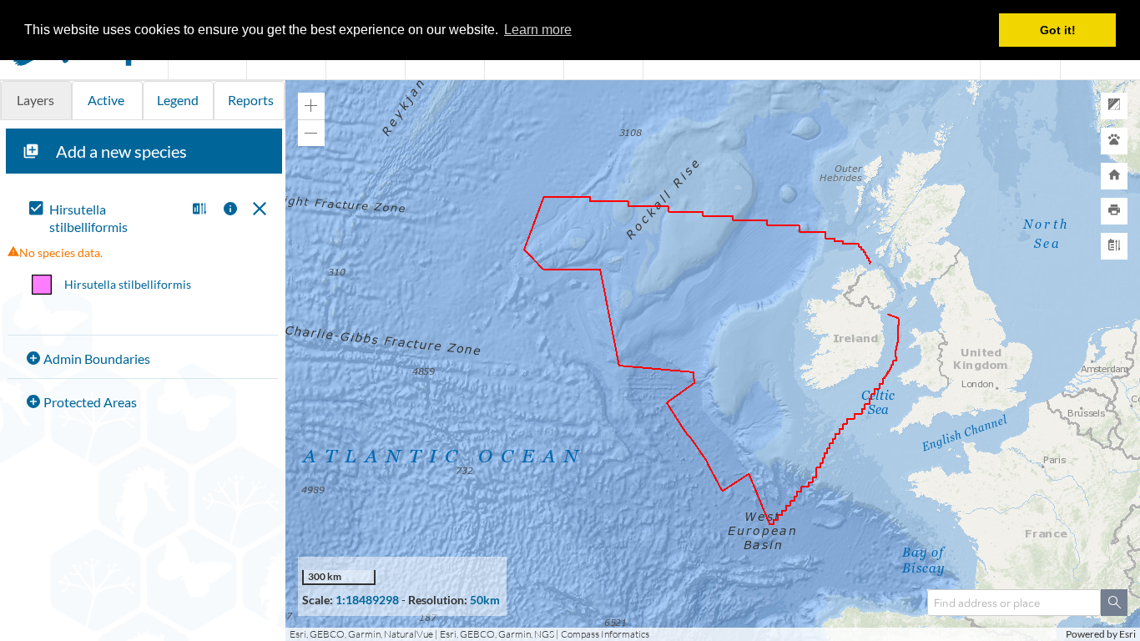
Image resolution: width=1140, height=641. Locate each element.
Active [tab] (106, 100)
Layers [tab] (35, 100)
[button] (197, 210)
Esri (1127, 634)
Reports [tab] (251, 100)
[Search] (1114, 602)
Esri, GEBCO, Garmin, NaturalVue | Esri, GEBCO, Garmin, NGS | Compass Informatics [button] (469, 634)
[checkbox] (104, 218)
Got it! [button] (1058, 30)
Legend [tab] (178, 100)
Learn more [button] (538, 30)
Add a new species (121, 151)
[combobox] (1014, 602)
